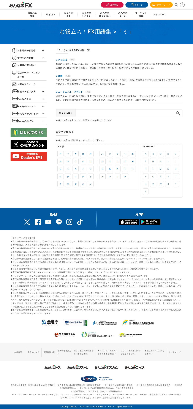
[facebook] (38, 222)
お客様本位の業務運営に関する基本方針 (83, 352)
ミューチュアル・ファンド (70, 92)
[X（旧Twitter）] (27, 222)
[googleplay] (150, 222)
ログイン (138, 5)
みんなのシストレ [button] (27, 106)
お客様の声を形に (26, 65)
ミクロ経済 (62, 59)
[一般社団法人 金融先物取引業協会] (105, 322)
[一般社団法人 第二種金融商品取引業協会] (138, 322)
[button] (40, 50)
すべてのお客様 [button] (25, 57)
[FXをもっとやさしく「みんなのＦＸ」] (20, 4)
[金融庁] (50, 322)
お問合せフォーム (26, 84)
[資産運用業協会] (65, 334)
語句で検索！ (66, 113)
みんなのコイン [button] (25, 121)
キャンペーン (160, 14)
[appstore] (129, 222)
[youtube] (48, 222)
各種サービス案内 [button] (27, 91)
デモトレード (163, 5)
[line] (59, 222)
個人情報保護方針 (64, 352)
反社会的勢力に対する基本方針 (154, 352)
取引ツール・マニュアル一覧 (28, 74)
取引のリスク (34, 352)
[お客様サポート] (182, 5)
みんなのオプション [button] (28, 113)
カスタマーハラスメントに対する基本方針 (107, 352)
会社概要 (18, 352)
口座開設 (114, 5)
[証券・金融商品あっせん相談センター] (97, 334)
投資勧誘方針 (49, 352)
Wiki (72, 59)
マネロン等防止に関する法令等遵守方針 (130, 352)
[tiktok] (80, 222)
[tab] (29, 50)
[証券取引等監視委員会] (130, 335)
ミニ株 (59, 76)
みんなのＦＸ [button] (24, 99)
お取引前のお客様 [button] (26, 50)
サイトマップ (175, 352)
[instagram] (69, 222)
